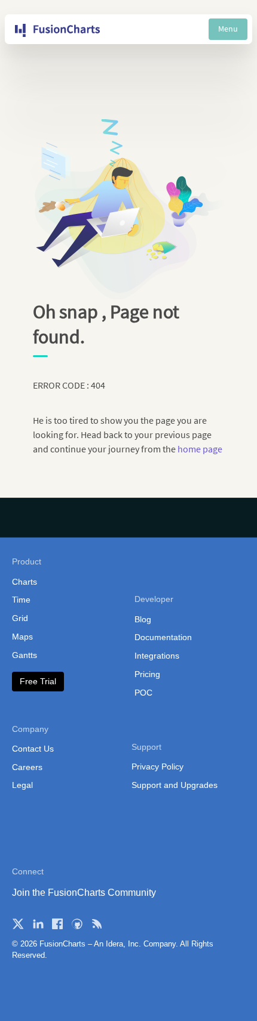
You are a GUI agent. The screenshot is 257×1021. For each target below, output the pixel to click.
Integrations (156, 655)
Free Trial (38, 681)
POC (143, 692)
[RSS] (97, 924)
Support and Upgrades (174, 785)
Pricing (147, 674)
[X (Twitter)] (18, 924)
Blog (142, 619)
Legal (22, 785)
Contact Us (33, 748)
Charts (24, 581)
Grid (20, 618)
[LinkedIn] (38, 924)
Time (21, 599)
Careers (27, 767)
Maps (22, 636)
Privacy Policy (157, 766)
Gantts (24, 655)
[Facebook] (57, 924)
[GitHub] (77, 924)
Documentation (163, 637)
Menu (228, 28)
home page (200, 449)
